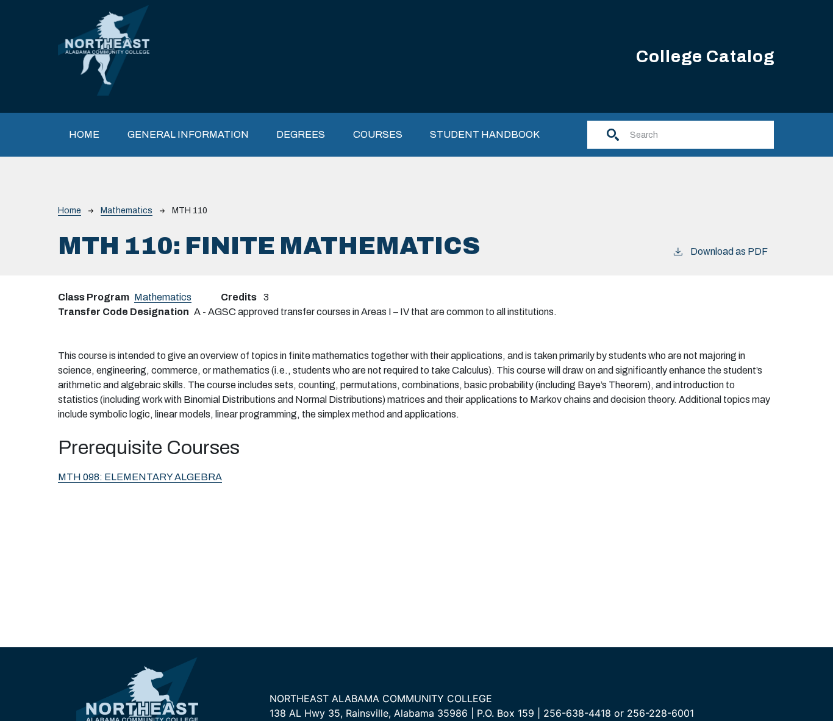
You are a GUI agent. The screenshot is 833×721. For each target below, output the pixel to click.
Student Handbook (485, 134)
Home (84, 134)
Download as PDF (729, 251)
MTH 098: (140, 477)
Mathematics (126, 210)
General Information (188, 134)
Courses (377, 134)
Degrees (300, 134)
